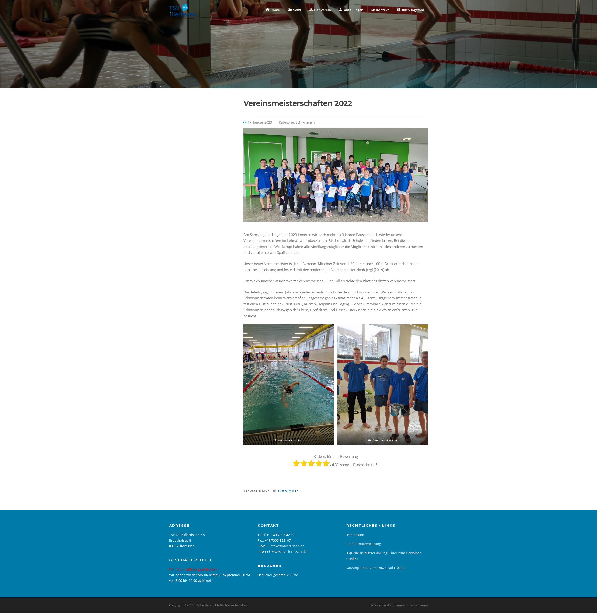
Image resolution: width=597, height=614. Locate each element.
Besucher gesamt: (272, 575)
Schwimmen (305, 122)
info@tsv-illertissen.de (286, 546)
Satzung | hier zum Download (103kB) (375, 567)
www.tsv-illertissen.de (289, 551)
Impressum (355, 535)
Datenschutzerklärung (363, 544)
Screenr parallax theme (387, 605)
